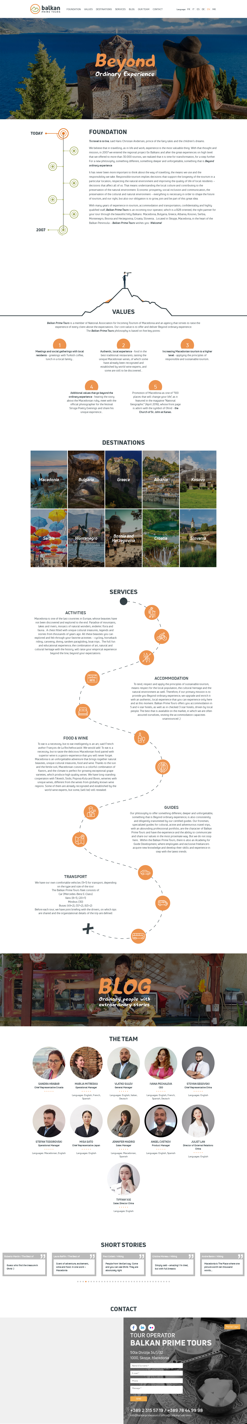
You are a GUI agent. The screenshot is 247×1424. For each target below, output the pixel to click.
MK (214, 9)
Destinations (104, 9)
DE (203, 9)
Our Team (143, 9)
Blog (132, 9)
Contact (158, 9)
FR (188, 9)
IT (193, 9)
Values (88, 9)
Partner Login (232, 1326)
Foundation (74, 9)
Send (138, 1398)
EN (208, 9)
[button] (77, 1281)
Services (120, 9)
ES (198, 9)
